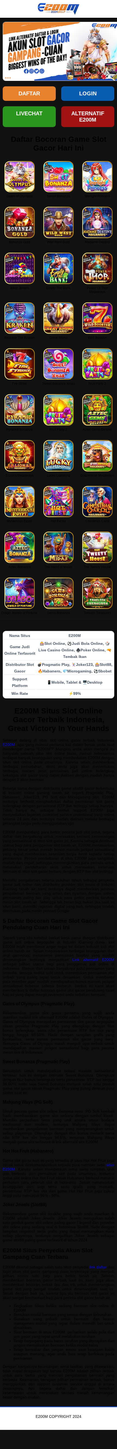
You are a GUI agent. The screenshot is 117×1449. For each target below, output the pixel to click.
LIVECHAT (29, 113)
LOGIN (88, 93)
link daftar (98, 1267)
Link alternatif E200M (93, 959)
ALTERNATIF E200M (87, 116)
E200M (9, 744)
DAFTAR (29, 93)
